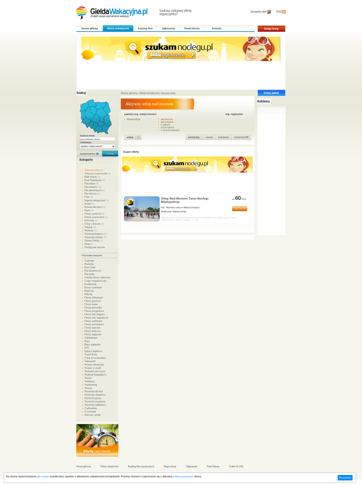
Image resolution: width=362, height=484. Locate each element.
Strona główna (89, 28)
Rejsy (87, 341)
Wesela (87, 378)
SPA (86, 347)
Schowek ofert (258, 11)
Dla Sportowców (92, 270)
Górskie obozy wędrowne (97, 277)
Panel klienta (192, 28)
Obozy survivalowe (94, 324)
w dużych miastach (170, 130)
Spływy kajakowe (93, 351)
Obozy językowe (92, 300)
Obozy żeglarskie (93, 334)
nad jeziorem (167, 121)
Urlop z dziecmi (94, 223)
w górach (165, 124)
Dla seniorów (92, 186)
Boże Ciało (89, 267)
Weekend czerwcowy (94, 371)
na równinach (167, 127)
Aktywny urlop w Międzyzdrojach (183, 207)
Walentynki (90, 361)
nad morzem (167, 119)
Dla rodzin (91, 183)
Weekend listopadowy (95, 374)
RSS (279, 11)
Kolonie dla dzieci (95, 207)
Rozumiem (345, 477)
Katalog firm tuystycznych (141, 466)
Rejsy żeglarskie (92, 344)
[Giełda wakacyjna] (134, 13)
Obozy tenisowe (92, 331)
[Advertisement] (272, 169)
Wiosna (88, 388)
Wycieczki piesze (92, 398)
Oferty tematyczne (118, 28)
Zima (88, 243)
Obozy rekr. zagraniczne (96, 317)
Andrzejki (89, 260)
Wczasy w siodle (92, 367)
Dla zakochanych (94, 190)
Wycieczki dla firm (93, 391)
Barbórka (89, 264)
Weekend (90, 230)
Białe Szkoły (92, 176)
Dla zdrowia (92, 193)
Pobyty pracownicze (96, 217)
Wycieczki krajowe (95, 233)
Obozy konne (91, 304)
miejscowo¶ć (241, 137)
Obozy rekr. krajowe (94, 314)
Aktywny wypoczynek (97, 173)
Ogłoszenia (168, 28)
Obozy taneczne (92, 327)
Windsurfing (90, 384)
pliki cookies (43, 476)
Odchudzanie (90, 337)
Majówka (89, 290)
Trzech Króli (90, 354)
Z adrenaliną (90, 408)
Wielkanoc (89, 381)
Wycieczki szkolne (95, 237)
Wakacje (90, 227)
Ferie (88, 196)
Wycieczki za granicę (94, 401)
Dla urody (89, 274)
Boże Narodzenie (94, 180)
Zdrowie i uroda (92, 414)
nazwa (209, 137)
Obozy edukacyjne (93, 297)
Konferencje (90, 284)
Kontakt (216, 28)
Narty (89, 210)
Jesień (89, 203)
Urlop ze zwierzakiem (95, 357)
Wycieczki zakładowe (95, 404)
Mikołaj (88, 294)
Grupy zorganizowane (95, 280)
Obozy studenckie (93, 321)
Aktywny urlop (93, 170)
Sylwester (91, 220)
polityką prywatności (183, 476)
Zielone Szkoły (93, 240)
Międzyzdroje (133, 119)
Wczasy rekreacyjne (94, 364)
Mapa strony (170, 466)
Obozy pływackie (93, 307)
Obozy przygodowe (94, 310)
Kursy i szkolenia (93, 287)
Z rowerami (90, 411)
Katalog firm (145, 28)
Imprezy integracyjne (96, 200)
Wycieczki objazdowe (95, 394)
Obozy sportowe (94, 213)
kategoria (223, 137)
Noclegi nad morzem (94, 247)
